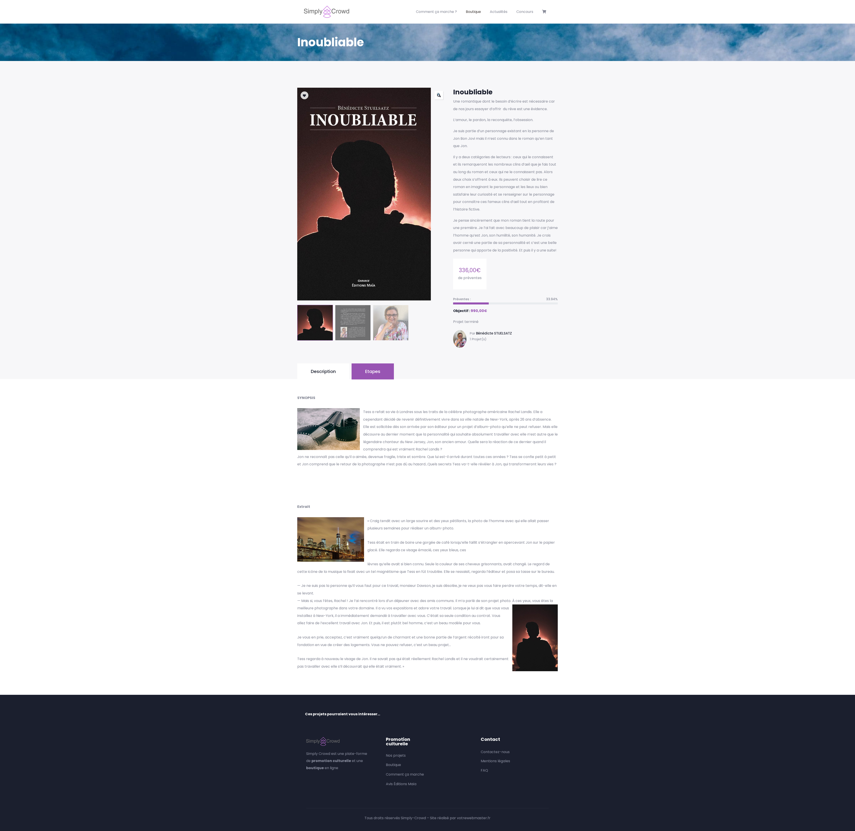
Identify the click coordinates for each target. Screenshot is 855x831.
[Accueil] (326, 12)
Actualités (498, 11)
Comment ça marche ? (436, 11)
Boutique (473, 11)
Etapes (372, 371)
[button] (439, 95)
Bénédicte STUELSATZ (494, 333)
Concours (524, 11)
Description (323, 371)
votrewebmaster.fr (474, 818)
